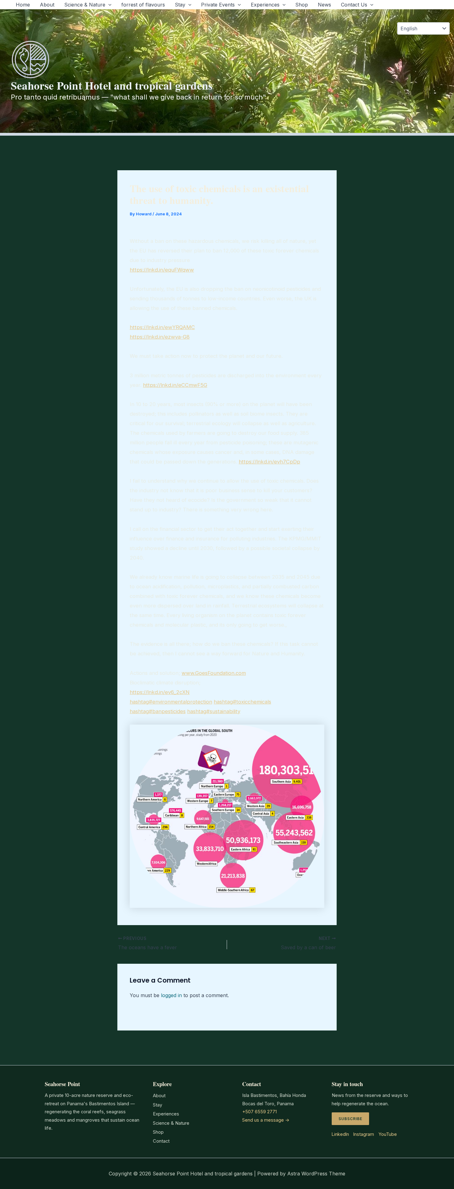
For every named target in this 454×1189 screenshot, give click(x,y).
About (47, 5)
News (324, 5)
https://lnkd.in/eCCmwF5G (175, 385)
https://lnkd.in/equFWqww (162, 270)
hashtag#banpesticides (158, 711)
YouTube (388, 1134)
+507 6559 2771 (259, 1112)
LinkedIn (340, 1134)
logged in (171, 995)
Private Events (218, 5)
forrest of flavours (143, 5)
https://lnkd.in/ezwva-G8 (160, 337)
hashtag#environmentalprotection (171, 702)
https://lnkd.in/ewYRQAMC (162, 327)
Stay (180, 5)
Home (23, 5)
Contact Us (354, 5)
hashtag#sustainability (213, 711)
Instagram (363, 1134)
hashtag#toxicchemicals (242, 702)
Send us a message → (265, 1120)
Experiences (265, 5)
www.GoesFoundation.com (214, 673)
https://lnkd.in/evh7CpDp (269, 462)
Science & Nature (84, 5)
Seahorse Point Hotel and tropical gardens (111, 85)
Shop (301, 5)
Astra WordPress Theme (316, 1173)
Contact (161, 1141)
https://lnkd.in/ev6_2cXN (160, 692)
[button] (108, 4)
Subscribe (350, 1118)
